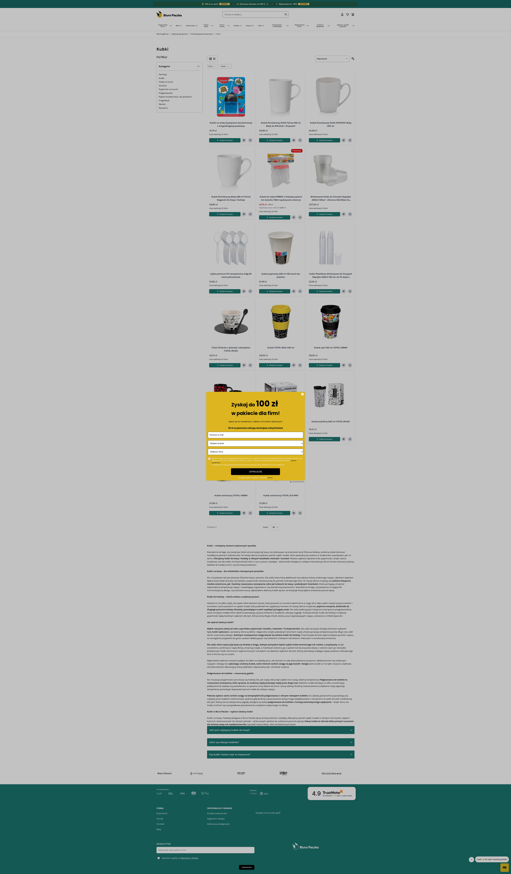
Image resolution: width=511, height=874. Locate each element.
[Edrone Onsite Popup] (255, 437)
